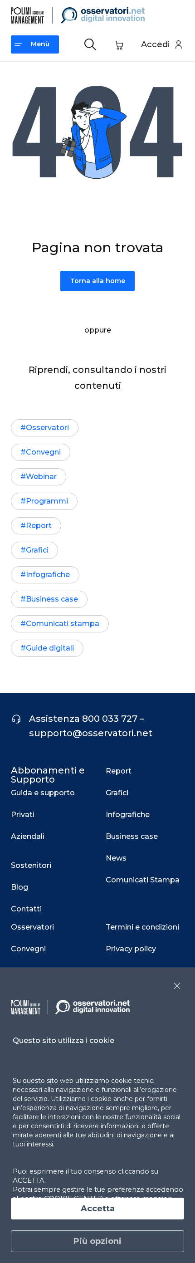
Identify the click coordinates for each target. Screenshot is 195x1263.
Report (39, 525)
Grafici (37, 550)
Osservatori (47, 427)
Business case (52, 599)
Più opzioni (97, 1241)
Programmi (47, 501)
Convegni (43, 452)
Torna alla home (97, 281)
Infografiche (48, 574)
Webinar (41, 476)
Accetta (98, 1209)
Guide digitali (50, 648)
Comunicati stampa (62, 623)
